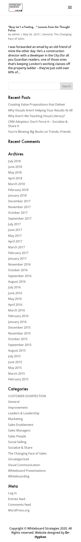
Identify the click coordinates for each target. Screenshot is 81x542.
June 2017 (15, 230)
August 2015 (17, 350)
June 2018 (15, 167)
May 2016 (15, 299)
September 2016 (19, 276)
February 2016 (18, 316)
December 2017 (19, 201)
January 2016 (17, 322)
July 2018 (14, 161)
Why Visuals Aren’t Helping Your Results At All (40, 110)
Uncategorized (18, 459)
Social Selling (17, 442)
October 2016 (18, 270)
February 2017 (18, 253)
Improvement (18, 407)
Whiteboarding (18, 476)
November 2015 (19, 333)
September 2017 (19, 218)
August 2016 (17, 281)
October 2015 (18, 339)
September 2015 (19, 345)
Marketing (15, 419)
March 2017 (16, 247)
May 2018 (15, 172)
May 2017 (15, 236)
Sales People (17, 436)
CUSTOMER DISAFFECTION (27, 396)
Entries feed (16, 499)
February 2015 (18, 379)
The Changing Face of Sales (27, 453)
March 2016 (16, 310)
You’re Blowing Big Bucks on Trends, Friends (39, 132)
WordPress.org (19, 510)
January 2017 (17, 258)
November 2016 (19, 264)
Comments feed (19, 505)
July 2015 (14, 356)
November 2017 (19, 207)
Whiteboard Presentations (27, 471)
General (48, 34)
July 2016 (14, 287)
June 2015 (15, 362)
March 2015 (16, 373)
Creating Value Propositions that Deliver (36, 104)
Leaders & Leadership (23, 413)
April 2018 (15, 178)
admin (16, 34)
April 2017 (15, 241)
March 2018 (16, 184)
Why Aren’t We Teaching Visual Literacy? (36, 116)
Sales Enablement (20, 425)
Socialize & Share (20, 447)
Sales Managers (19, 430)
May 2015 (15, 368)
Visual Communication (24, 465)
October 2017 (18, 213)
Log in (12, 493)
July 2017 (14, 224)
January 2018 (17, 195)
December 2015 (19, 327)
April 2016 (15, 305)
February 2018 (18, 190)
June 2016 (15, 293)
